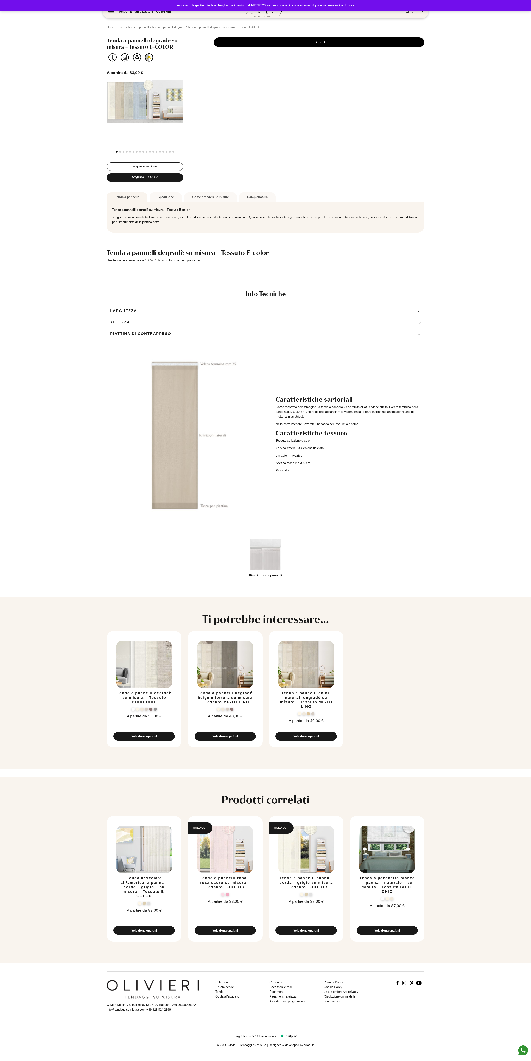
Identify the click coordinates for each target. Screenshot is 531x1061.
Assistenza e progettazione (287, 1001)
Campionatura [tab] (257, 197)
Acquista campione (145, 166)
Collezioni (163, 11)
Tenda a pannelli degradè (168, 27)
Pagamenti (276, 991)
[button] (117, 152)
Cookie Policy (333, 987)
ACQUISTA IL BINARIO (145, 177)
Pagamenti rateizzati (283, 996)
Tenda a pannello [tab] (127, 197)
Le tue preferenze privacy (341, 991)
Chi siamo (276, 982)
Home (111, 27)
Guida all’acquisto (227, 996)
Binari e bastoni (141, 11)
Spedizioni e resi (280, 987)
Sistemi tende (224, 987)
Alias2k (309, 1045)
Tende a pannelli (138, 27)
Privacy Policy (333, 982)
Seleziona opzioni (144, 736)
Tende (122, 11)
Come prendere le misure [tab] (210, 197)
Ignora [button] (349, 5)
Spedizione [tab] (166, 197)
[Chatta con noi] (523, 1050)
